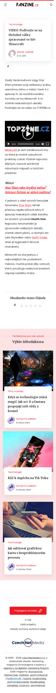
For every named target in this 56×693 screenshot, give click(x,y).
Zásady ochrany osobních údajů (28, 629)
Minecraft (11, 150)
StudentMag (39, 678)
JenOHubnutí (37, 685)
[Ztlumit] (42, 144)
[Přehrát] (8, 144)
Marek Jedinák (25, 52)
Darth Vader (39, 237)
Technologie (16, 24)
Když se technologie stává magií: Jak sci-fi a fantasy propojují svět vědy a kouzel (27, 404)
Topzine (26, 678)
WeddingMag (37, 682)
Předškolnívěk (13, 678)
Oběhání (24, 675)
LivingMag (12, 685)
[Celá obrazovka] (47, 144)
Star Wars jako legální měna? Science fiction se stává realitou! (28, 190)
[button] (28, 134)
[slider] (25, 144)
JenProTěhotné (38, 675)
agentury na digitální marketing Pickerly (26, 668)
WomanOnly (35, 671)
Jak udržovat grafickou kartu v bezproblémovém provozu (26, 553)
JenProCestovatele (18, 682)
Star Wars (25, 205)
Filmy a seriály (16, 391)
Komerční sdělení (26, 419)
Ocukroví (24, 685)
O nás (28, 619)
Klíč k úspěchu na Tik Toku (28, 478)
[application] (28, 134)
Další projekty (28, 624)
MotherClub (11, 675)
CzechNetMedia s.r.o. (33, 657)
